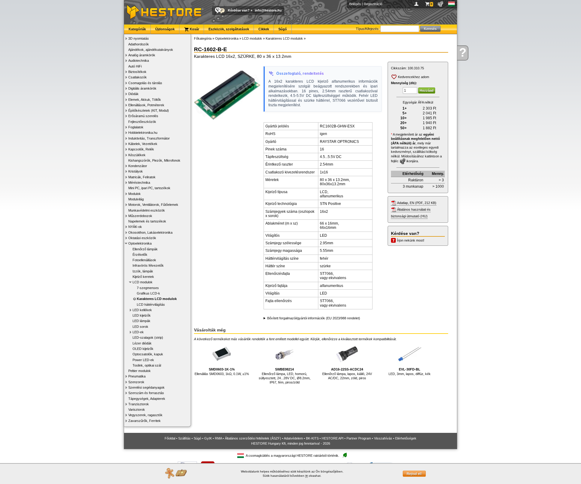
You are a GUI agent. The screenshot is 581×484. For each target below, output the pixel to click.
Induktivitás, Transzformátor (149, 138)
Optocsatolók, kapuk (148, 354)
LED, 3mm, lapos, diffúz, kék (410, 371)
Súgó (282, 29)
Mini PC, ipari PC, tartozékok (149, 188)
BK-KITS (312, 438)
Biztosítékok (137, 72)
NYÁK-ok (135, 227)
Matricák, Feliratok (142, 177)
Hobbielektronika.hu (142, 132)
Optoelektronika (140, 243)
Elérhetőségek (405, 438)
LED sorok (140, 326)
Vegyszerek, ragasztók (145, 415)
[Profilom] (417, 4)
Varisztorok (136, 409)
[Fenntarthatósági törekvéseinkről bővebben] (344, 455)
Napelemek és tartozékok (147, 221)
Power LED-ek (143, 360)
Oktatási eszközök (142, 238)
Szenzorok (136, 382)
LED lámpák (141, 321)
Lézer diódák (142, 343)
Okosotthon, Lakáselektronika (150, 232)
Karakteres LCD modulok (157, 299)
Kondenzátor (137, 166)
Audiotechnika (138, 60)
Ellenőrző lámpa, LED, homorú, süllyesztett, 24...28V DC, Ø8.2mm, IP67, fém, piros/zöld (284, 375)
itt (306, 475)
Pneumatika (137, 376)
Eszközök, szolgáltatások (228, 29)
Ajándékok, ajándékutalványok (150, 49)
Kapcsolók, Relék (141, 149)
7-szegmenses (148, 288)
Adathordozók (138, 44)
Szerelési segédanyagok (146, 387)
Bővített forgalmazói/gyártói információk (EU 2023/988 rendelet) (313, 318)
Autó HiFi (135, 66)
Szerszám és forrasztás (146, 393)
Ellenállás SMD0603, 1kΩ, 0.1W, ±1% (222, 371)
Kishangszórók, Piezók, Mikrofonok (154, 160)
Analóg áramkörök (141, 55)
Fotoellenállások (144, 260)
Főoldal (170, 438)
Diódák (133, 94)
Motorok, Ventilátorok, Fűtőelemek (153, 204)
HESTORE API (332, 438)
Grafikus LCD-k (148, 293)
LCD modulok (143, 282)
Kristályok (135, 171)
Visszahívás (383, 438)
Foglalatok (135, 127)
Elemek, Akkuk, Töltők (144, 99)
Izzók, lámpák (143, 271)
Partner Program (358, 438)
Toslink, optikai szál (147, 365)
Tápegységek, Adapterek (146, 398)
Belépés (355, 4)
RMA (218, 438)
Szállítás (184, 438)
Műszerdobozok (140, 216)
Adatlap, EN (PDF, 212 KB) (416, 203)
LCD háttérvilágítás (151, 304)
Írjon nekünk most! (410, 240)
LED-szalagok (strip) (148, 337)
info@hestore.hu (268, 10)
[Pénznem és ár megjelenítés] (440, 4)
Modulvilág (136, 199)
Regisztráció (373, 4)
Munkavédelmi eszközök (146, 210)
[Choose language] (451, 4)
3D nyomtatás (138, 38)
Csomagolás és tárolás (145, 83)
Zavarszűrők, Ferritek (144, 421)
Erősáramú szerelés (143, 116)
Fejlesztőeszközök (142, 121)
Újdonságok (165, 29)
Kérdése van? (239, 10)
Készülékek (137, 155)
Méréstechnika (139, 182)
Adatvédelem (293, 438)
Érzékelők (140, 254)
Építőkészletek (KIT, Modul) (148, 110)
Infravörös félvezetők (148, 265)
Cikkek (263, 29)
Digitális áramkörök (142, 88)
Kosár (194, 29)
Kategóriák (137, 29)
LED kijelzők (142, 315)
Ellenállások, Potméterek (146, 105)
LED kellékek (142, 310)
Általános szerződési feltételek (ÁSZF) (253, 438)
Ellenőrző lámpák (145, 249)
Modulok (134, 194)
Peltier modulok (139, 371)
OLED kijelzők (143, 349)
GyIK (208, 438)
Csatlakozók (137, 77)
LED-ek (138, 332)
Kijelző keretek (143, 276)
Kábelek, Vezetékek (142, 144)
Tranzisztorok (138, 404)
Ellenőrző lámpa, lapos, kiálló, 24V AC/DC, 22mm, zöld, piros (347, 373)
